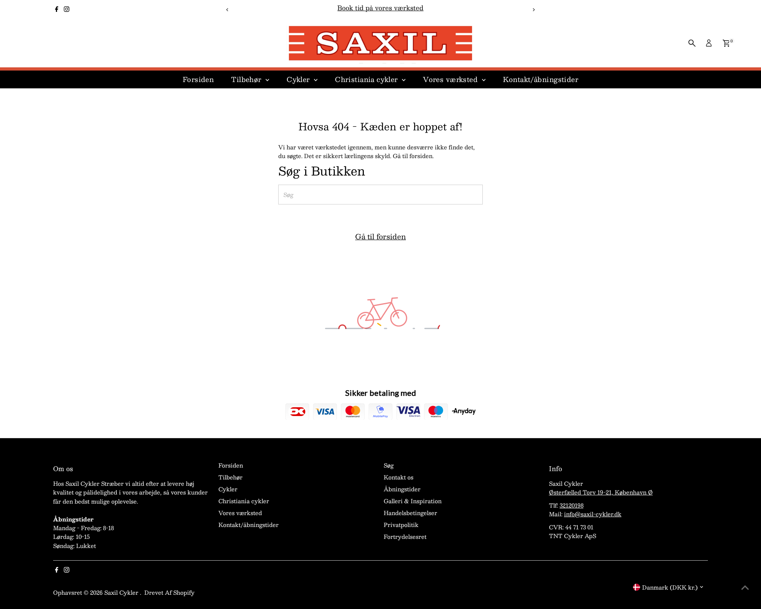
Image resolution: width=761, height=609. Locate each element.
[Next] (534, 10)
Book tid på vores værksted (380, 7)
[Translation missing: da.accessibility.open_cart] (726, 43)
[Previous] (227, 10)
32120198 (571, 505)
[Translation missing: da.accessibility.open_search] (692, 43)
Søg (389, 465)
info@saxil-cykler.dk (592, 514)
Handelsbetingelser (410, 512)
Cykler (299, 79)
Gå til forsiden (380, 236)
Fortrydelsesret (405, 536)
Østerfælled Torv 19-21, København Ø (601, 492)
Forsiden (198, 79)
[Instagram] (66, 9)
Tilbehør (247, 79)
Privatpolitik (401, 524)
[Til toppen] (745, 587)
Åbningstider (402, 489)
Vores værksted (451, 79)
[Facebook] (56, 9)
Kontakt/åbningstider (541, 79)
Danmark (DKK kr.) (670, 587)
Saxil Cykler (122, 592)
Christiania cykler (367, 79)
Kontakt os (398, 477)
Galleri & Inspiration (413, 501)
